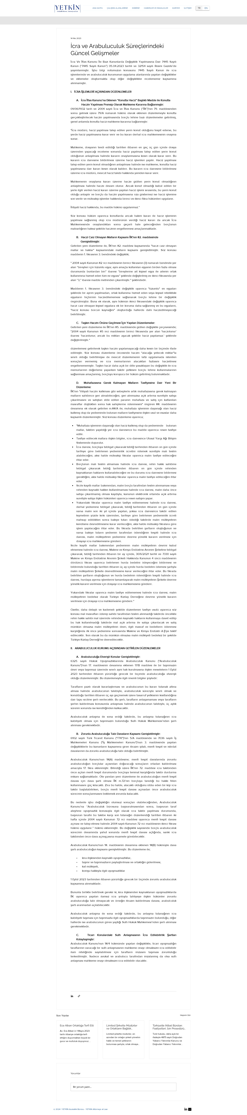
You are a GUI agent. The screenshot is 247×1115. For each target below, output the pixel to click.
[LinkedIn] (185, 1109)
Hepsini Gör (185, 1015)
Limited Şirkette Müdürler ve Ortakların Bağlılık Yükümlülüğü (121, 1027)
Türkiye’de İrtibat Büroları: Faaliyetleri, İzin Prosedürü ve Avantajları (168, 1027)
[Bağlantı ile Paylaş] (79, 996)
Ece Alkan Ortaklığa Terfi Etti (77, 1025)
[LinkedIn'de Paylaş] (72, 996)
